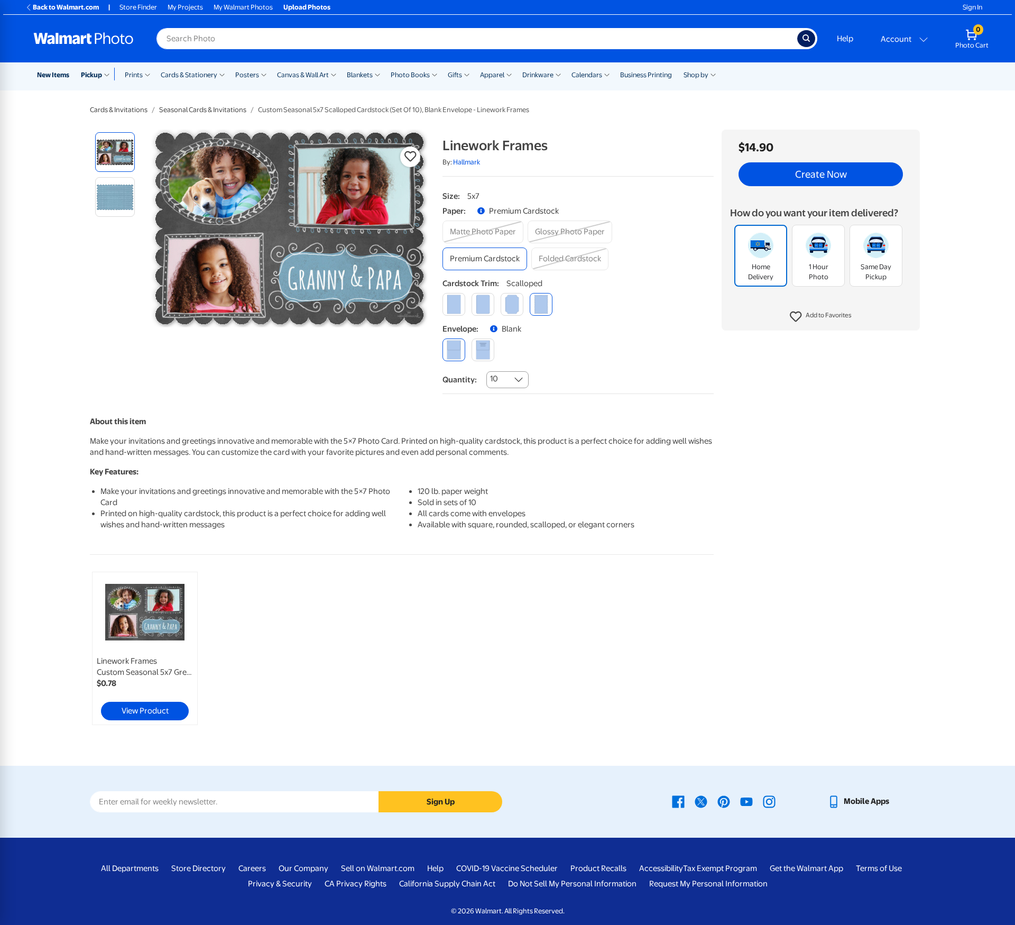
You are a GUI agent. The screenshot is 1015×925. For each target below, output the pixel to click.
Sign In (972, 7)
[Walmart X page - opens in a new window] (701, 801)
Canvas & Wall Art (303, 75)
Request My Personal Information (708, 884)
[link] (145, 648)
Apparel (492, 75)
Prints (134, 75)
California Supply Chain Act (447, 884)
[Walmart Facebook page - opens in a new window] (678, 801)
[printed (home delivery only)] (483, 349)
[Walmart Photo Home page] (83, 39)
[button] (820, 317)
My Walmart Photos (243, 7)
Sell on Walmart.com (377, 868)
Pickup (91, 75)
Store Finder (138, 7)
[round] (483, 304)
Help (845, 38)
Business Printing (646, 75)
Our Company (303, 868)
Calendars (586, 75)
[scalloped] (541, 304)
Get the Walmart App (806, 868)
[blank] (453, 349)
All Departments (130, 868)
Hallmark (466, 162)
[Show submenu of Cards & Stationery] (222, 74)
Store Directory (198, 868)
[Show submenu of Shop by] (713, 74)
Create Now (821, 174)
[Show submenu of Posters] (264, 74)
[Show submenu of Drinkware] (558, 74)
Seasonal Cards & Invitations (202, 110)
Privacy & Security (280, 884)
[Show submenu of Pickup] (109, 74)
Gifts (455, 75)
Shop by (696, 75)
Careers (252, 868)
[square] (453, 304)
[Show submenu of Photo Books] (434, 74)
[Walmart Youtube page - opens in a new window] (746, 801)
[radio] (115, 152)
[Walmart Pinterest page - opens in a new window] (723, 801)
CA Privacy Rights (355, 884)
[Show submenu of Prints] (147, 74)
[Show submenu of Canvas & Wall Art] (333, 74)
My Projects (185, 7)
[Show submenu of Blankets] (377, 74)
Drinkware (537, 75)
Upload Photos (306, 7)
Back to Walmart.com (66, 7)
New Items (53, 75)
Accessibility (661, 868)
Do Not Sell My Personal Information (572, 884)
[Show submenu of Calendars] (607, 74)
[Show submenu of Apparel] (509, 74)
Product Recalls (598, 868)
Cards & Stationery (189, 75)
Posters (247, 75)
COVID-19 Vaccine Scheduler (507, 868)
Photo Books (410, 75)
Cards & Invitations (118, 110)
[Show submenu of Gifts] (467, 74)
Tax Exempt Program (720, 868)
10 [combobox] (494, 378)
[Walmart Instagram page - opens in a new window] (769, 801)
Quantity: (459, 379)
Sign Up (441, 802)
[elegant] (512, 304)
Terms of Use (879, 868)
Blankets (360, 75)
